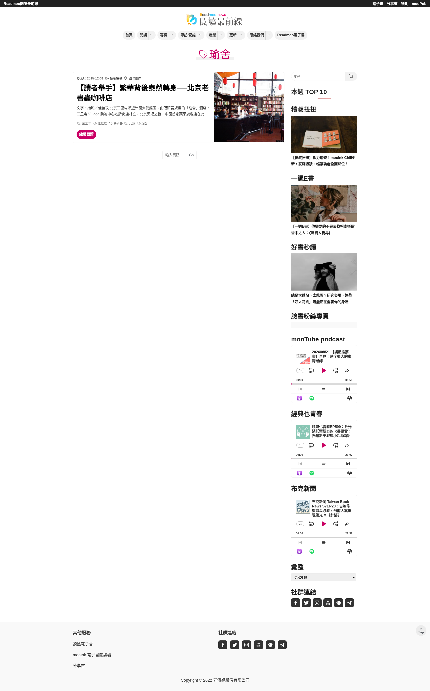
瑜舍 (145, 123)
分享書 (392, 4)
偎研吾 (118, 123)
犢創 (404, 4)
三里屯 (86, 123)
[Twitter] (306, 602)
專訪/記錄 (188, 35)
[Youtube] (327, 602)
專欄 (163, 35)
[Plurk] (338, 602)
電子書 (377, 4)
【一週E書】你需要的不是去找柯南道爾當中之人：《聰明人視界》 (323, 230)
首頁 (129, 35)
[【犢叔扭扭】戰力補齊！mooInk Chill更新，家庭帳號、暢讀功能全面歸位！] (324, 134)
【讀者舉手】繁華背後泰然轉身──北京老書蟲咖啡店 (143, 93)
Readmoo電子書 (291, 35)
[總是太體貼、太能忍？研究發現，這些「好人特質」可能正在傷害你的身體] (324, 272)
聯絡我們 (257, 35)
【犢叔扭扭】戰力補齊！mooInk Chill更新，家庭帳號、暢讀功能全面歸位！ (323, 161)
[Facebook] (295, 602)
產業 (212, 35)
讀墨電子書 (83, 644)
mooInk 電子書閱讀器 (92, 655)
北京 (132, 123)
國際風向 (135, 78)
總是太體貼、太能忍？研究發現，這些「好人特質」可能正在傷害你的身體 (321, 298)
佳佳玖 (102, 123)
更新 (232, 35)
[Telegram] (349, 602)
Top (421, 632)
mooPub (419, 4)
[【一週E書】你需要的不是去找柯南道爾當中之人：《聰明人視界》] (324, 203)
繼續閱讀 (86, 134)
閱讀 (143, 35)
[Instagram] (317, 602)
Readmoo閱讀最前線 (21, 4)
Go (191, 155)
